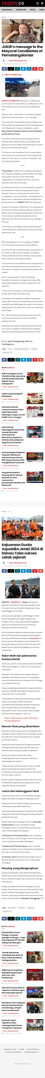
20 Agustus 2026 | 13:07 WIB (11, 1033)
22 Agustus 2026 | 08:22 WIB (12, 966)
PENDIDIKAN (7, 10)
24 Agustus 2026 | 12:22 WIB (12, 948)
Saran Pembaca (33, 1049)
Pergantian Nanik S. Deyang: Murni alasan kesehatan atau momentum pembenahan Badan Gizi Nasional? (13, 479)
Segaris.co (7, 352)
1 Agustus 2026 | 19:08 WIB (11, 448)
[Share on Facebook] (4, 69)
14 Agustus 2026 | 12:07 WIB (11, 389)
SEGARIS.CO (16, 602)
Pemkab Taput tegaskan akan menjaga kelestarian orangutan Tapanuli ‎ (12, 1024)
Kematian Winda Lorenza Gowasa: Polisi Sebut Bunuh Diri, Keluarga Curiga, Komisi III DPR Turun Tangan (13, 412)
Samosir (21, 908)
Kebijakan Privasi (10, 1049)
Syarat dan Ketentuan (13, 1052)
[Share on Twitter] (11, 69)
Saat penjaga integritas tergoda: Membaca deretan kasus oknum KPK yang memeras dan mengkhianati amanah (13, 457)
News (41, 10)
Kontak (21, 1049)
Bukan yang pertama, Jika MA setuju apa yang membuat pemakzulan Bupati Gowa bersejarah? (13, 378)
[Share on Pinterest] (34, 69)
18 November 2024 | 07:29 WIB (16, 566)
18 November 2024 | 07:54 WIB (16, 64)
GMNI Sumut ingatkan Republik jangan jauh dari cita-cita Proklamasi (12, 974)
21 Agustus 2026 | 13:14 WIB (11, 983)
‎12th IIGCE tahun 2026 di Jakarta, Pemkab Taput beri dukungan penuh (13, 990)
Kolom (10, 17)
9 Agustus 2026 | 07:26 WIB (11, 423)
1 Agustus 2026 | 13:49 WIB (11, 468)
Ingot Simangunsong (17, 61)
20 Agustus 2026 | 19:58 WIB (12, 1016)
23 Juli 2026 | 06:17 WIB (10, 491)
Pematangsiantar (21, 349)
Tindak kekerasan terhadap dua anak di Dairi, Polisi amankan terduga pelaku (12, 956)
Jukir (10, 349)
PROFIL (32, 10)
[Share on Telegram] (23, 69)
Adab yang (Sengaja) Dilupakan (12, 395)
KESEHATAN (21, 10)
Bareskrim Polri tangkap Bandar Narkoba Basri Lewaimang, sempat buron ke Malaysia (13, 1006)
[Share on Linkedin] (29, 69)
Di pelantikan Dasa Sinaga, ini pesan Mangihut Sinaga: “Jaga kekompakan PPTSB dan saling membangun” (13, 937)
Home (4, 17)
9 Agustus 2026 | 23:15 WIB (11, 402)
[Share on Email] (40, 69)
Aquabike (12, 908)
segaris (34, 349)
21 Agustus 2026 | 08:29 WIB (12, 998)
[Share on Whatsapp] (17, 69)
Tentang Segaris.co (31, 1052)
